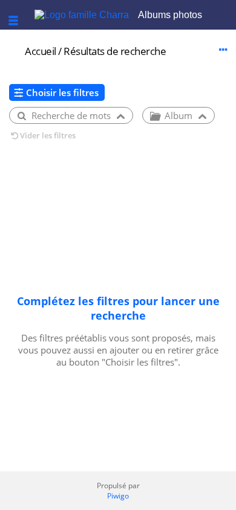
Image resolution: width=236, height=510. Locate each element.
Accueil (40, 51)
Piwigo (118, 496)
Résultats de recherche (115, 51)
